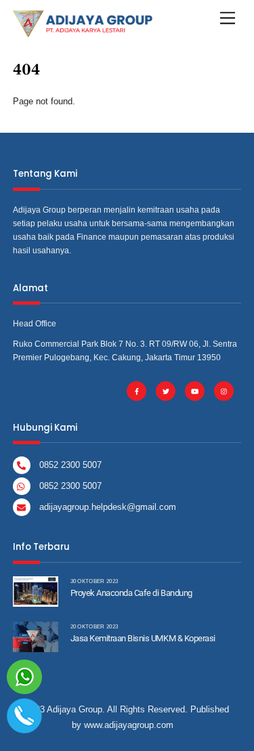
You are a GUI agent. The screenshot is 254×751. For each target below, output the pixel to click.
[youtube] (195, 390)
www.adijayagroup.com (128, 725)
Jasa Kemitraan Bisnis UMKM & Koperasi (142, 638)
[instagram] (224, 390)
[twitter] (165, 390)
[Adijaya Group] (82, 31)
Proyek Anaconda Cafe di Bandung (131, 593)
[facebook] (136, 390)
